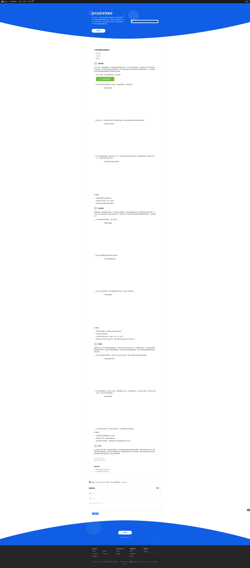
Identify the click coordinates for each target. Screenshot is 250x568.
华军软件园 (105, 553)
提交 (95, 513)
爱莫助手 (104, 551)
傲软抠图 (98, 53)
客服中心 (131, 551)
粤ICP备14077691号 (124, 561)
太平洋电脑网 (95, 553)
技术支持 (24, 1)
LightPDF (94, 551)
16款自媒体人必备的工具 (102, 471)
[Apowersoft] (4, 1)
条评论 (159, 488)
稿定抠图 (98, 56)
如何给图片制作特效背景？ (103, 469)
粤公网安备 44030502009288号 (137, 561)
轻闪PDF (30, 1)
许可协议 (125, 563)
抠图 (111, 482)
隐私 (149, 561)
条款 (146, 561)
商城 (20, 1)
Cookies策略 (154, 561)
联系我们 (118, 551)
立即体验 (106, 79)
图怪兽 (98, 58)
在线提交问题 (132, 553)
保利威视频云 (95, 556)
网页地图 (118, 553)
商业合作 (131, 556)
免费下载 (98, 30)
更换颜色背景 (114, 156)
